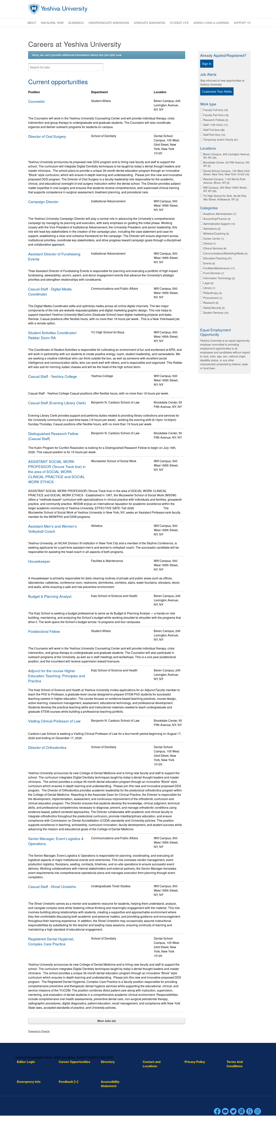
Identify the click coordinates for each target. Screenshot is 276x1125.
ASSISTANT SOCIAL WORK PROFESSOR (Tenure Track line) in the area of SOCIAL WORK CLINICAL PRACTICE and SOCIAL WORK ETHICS (57, 471)
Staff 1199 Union (215, 125)
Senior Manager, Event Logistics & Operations (56, 841)
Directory (108, 1062)
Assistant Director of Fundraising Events (54, 256)
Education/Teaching (217, 258)
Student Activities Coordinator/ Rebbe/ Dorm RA (52, 335)
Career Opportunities (74, 1062)
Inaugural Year (52, 23)
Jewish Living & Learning (211, 23)
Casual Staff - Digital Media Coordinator (50, 291)
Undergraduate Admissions (108, 23)
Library (208, 288)
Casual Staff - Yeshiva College (52, 376)
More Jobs (106, 1021)
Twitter (233, 1111)
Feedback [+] (68, 1082)
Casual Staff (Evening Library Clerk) (57, 402)
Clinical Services (214, 248)
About (31, 23)
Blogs (241, 1111)
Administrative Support (218, 224)
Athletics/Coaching (215, 233)
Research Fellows (215, 120)
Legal (208, 283)
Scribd (249, 1111)
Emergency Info (29, 1082)
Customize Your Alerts (217, 91)
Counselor (36, 101)
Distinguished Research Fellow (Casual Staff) (53, 436)
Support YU (242, 23)
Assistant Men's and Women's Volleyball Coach (52, 529)
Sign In (206, 64)
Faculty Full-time (215, 110)
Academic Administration (219, 214)
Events (208, 263)
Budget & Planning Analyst (49, 596)
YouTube (225, 1111)
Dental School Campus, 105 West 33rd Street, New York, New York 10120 (226, 172)
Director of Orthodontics (47, 747)
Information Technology (218, 278)
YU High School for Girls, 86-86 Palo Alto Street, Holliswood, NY (225, 197)
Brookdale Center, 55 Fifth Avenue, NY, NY (226, 164)
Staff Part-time (213, 134)
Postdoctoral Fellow (44, 631)
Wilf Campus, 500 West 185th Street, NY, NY (225, 189)
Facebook (217, 1111)
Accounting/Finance (216, 218)
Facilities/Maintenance (218, 268)
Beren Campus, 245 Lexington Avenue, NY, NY (226, 155)
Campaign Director (43, 201)
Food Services (213, 273)
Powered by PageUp (39, 1031)
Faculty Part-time (215, 115)
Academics (76, 23)
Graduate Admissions (149, 23)
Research (210, 302)
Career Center (213, 238)
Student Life (179, 23)
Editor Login (26, 1062)
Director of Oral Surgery (47, 136)
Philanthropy (212, 293)
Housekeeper (39, 561)
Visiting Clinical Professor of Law (54, 720)
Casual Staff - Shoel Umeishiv (52, 886)
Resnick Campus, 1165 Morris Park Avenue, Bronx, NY (224, 180)
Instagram (257, 1111)
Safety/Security (213, 308)
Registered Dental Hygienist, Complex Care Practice (51, 941)
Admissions (211, 228)
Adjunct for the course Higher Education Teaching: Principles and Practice (56, 675)
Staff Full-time (213, 130)
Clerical (209, 243)
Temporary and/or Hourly (220, 139)
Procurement (212, 298)
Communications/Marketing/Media (225, 253)
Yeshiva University (57, 9)
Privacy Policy (195, 1062)
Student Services (215, 312)
